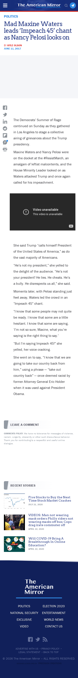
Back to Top (50, 652)
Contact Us (54, 626)
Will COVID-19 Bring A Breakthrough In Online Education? (46, 542)
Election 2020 (54, 606)
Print (5, 149)
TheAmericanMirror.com (39, 586)
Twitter (37, 639)
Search (66, 5)
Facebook (30, 639)
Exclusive (24, 619)
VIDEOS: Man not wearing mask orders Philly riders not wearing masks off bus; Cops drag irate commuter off (50, 520)
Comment (5, 142)
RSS (45, 639)
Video (24, 626)
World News (53, 619)
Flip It (5, 135)
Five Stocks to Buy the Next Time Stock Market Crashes (49, 498)
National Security (24, 613)
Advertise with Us (27, 648)
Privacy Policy (50, 648)
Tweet (5, 114)
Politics (24, 606)
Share (5, 107)
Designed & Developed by (39, 663)
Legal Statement (29, 652)
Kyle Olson (14, 45)
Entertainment (53, 613)
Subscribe (73, 5)
